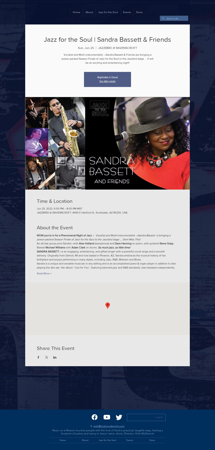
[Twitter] (119, 417)
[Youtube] (107, 417)
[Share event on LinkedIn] (54, 357)
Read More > (44, 273)
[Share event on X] (46, 357)
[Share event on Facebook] (38, 357)
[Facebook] (94, 417)
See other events (107, 81)
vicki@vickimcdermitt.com (108, 426)
